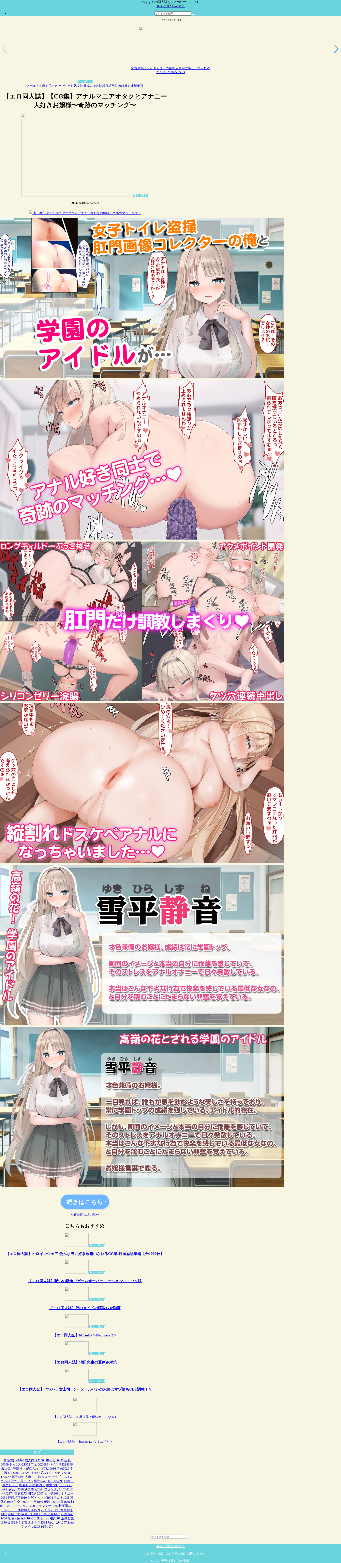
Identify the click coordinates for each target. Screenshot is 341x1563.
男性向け (118, 85)
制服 (83, 85)
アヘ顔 (40, 85)
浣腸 (102, 85)
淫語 (108, 85)
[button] (193, 14)
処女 (77, 85)
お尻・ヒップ (54, 85)
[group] (170, 49)
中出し (69, 85)
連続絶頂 (137, 85)
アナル (31, 85)
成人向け (92, 85)
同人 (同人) (85, 81)
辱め (127, 85)
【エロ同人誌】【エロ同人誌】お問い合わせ (174, 1553)
